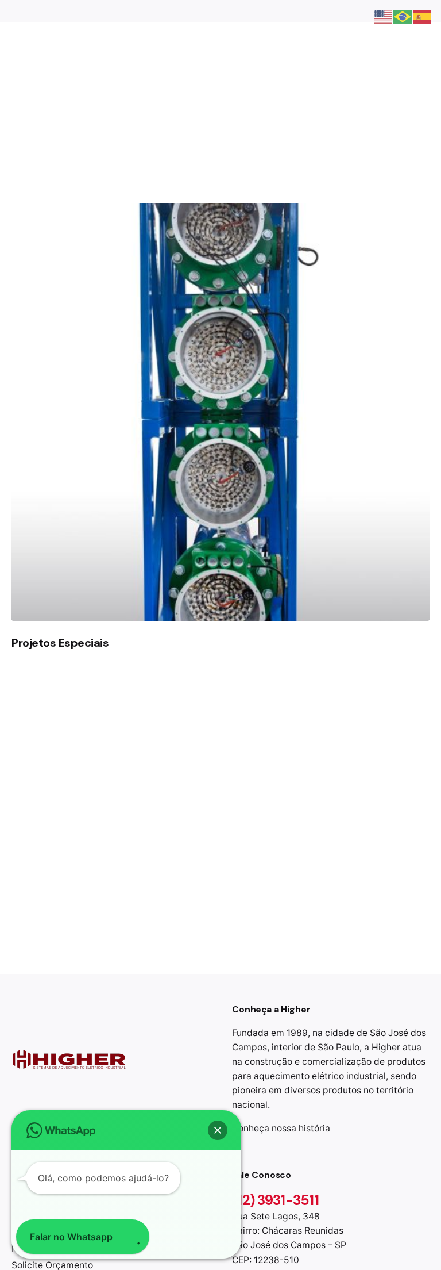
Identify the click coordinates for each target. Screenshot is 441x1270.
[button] (217, 1130)
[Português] (403, 15)
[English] (383, 15)
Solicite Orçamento (381, 101)
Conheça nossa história (281, 1128)
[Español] (422, 15)
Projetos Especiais (60, 642)
